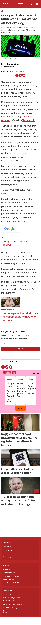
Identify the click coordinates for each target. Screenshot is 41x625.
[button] (33, 373)
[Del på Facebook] (17, 75)
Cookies (6, 554)
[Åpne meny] (37, 3)
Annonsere (7, 557)
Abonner (21, 4)
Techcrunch (28, 120)
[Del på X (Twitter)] (20, 75)
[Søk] (31, 4)
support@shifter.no (10, 572)
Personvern (7, 550)
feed (5, 362)
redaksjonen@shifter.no (12, 582)
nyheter (13, 362)
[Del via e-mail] (23, 75)
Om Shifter (7, 547)
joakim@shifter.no (9, 600)
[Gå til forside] (5, 4)
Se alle (19, 408)
